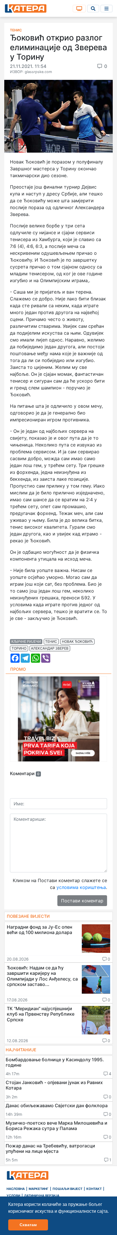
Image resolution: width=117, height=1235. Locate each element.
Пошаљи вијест (67, 1189)
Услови (13, 1196)
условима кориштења (81, 887)
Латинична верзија (41, 1196)
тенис (51, 641)
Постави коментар (82, 900)
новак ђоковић (77, 641)
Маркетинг (39, 1189)
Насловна (16, 1189)
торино (19, 648)
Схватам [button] (28, 1224)
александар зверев (49, 648)
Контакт (94, 1189)
